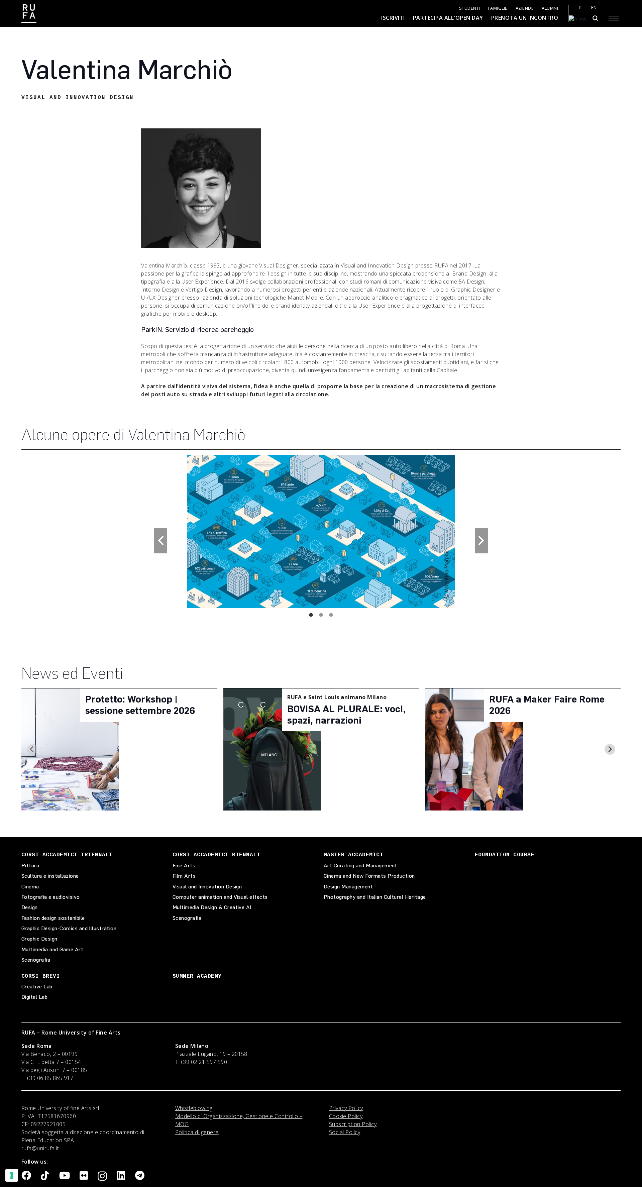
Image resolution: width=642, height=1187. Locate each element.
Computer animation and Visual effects (220, 897)
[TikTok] (45, 1176)
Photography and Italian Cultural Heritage (375, 897)
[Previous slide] (32, 749)
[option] (321, 531)
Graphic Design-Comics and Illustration (68, 928)
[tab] (311, 614)
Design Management (348, 886)
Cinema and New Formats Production (369, 876)
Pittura (30, 865)
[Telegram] (139, 1176)
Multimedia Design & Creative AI (212, 907)
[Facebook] (26, 1176)
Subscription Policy (353, 1124)
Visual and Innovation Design (207, 886)
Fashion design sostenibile (53, 918)
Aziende (525, 8)
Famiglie (498, 8)
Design (29, 907)
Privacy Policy (346, 1108)
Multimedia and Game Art (52, 949)
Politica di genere (197, 1132)
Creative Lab (36, 986)
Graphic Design (39, 939)
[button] (160, 540)
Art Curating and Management (360, 865)
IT (580, 7)
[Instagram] (102, 1176)
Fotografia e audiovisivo (50, 897)
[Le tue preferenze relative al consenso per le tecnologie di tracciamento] (11, 1175)
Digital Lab (34, 997)
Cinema (30, 886)
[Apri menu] (614, 18)
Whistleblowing (194, 1108)
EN (594, 7)
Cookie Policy (345, 1116)
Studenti (469, 8)
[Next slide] (610, 749)
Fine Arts (184, 865)
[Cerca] (595, 18)
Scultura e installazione (50, 876)
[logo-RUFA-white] (28, 13)
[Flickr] (84, 1176)
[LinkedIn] (121, 1176)
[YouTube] (64, 1176)
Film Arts (184, 876)
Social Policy (344, 1132)
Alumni (550, 8)
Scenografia (35, 960)
